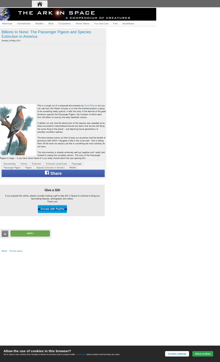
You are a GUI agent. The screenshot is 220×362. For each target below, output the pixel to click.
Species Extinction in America (50, 212)
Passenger (77, 208)
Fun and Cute (101, 23)
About (6, 317)
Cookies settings (177, 353)
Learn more (81, 354)
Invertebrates (24, 23)
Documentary (10, 208)
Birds (51, 23)
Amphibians (128, 23)
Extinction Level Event (56, 208)
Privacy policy (21, 317)
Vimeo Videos (83, 23)
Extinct (24, 208)
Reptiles (39, 23)
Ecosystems (64, 23)
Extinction (36, 208)
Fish (115, 23)
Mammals (7, 23)
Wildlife (72, 212)
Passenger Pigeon (12, 212)
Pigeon (28, 212)
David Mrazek (47, 112)
